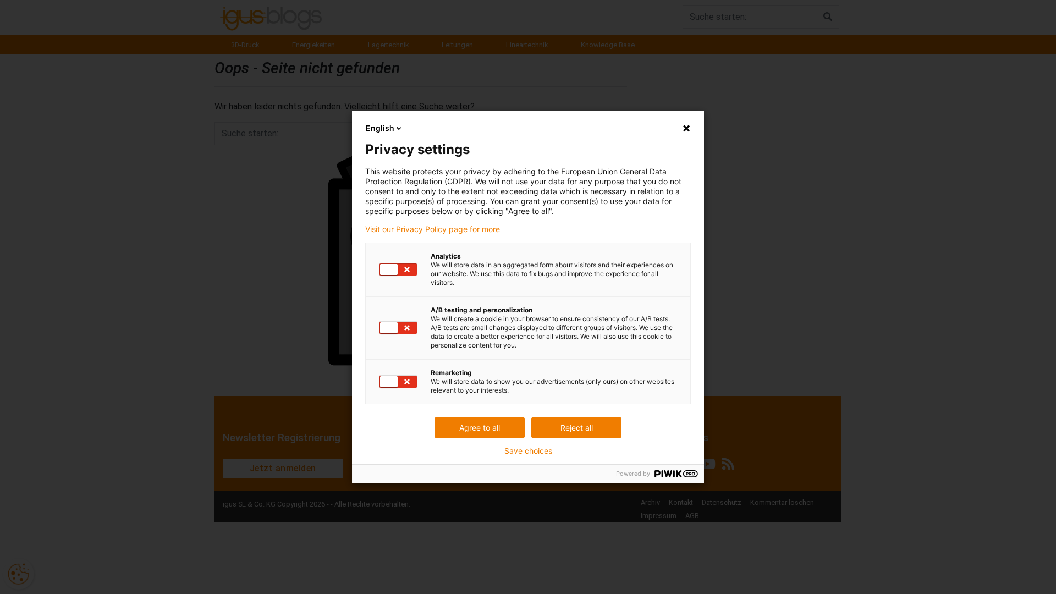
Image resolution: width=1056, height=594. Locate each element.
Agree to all (479, 427)
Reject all (576, 427)
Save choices (528, 451)
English (380, 128)
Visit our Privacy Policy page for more (432, 229)
